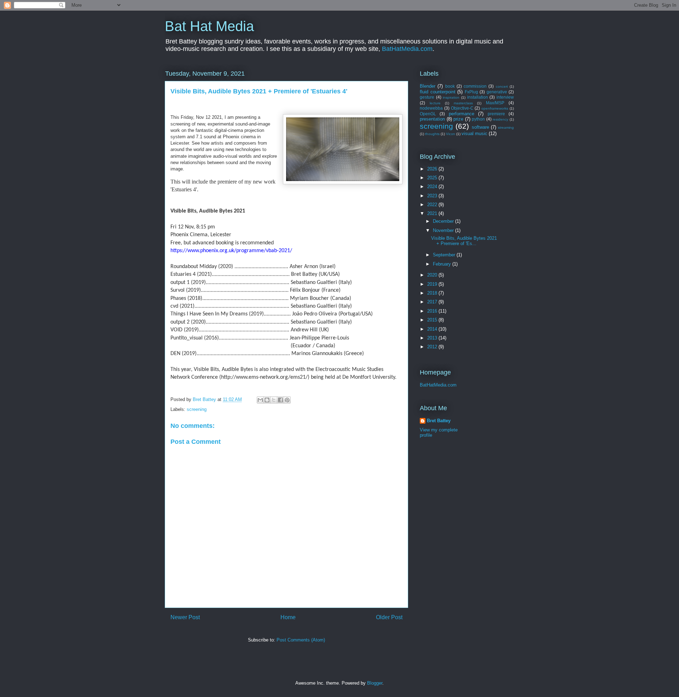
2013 (433, 338)
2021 (433, 213)
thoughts (432, 134)
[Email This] (260, 399)
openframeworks (494, 108)
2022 (433, 204)
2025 (433, 177)
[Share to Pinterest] (287, 399)
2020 (433, 275)
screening (197, 409)
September (445, 254)
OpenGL (428, 113)
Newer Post (185, 617)
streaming (506, 127)
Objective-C (462, 108)
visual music (474, 133)
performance (461, 113)
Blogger (374, 683)
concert (502, 86)
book (450, 86)
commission (475, 86)
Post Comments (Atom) (301, 640)
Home (288, 617)
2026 (433, 169)
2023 (433, 195)
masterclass (463, 103)
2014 (433, 329)
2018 (433, 293)
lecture (435, 103)
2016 (433, 311)
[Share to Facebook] (280, 399)
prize (458, 119)
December (444, 221)
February (442, 264)
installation (477, 97)
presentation (432, 119)
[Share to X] (273, 399)
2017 (433, 301)
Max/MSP (495, 102)
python (478, 119)
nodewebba (431, 108)
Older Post (389, 617)
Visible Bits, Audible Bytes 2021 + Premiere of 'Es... (464, 241)
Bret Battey (205, 399)
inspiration (451, 97)
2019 (433, 284)
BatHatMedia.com (407, 48)
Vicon (450, 134)
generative (497, 91)
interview (505, 97)
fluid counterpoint (437, 91)
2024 (433, 186)
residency (500, 119)
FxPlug (471, 91)
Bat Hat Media (209, 26)
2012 (433, 346)
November (444, 230)
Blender (427, 86)
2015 (433, 320)
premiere (496, 113)
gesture (427, 97)
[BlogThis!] (267, 399)
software (480, 127)
